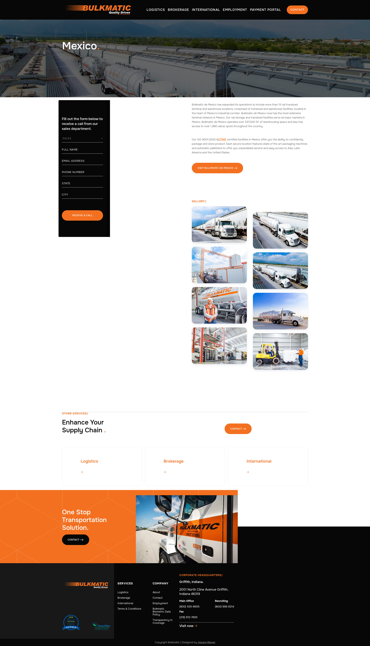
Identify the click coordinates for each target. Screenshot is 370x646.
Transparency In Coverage (163, 621)
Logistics (123, 592)
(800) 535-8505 (189, 606)
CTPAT (222, 139)
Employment (160, 603)
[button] (156, 9)
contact (238, 428)
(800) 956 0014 (224, 606)
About (156, 592)
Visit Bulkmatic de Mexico (217, 168)
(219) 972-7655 (188, 617)
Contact (297, 9)
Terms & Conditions (129, 608)
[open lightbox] (219, 224)
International (125, 603)
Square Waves (206, 642)
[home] (98, 10)
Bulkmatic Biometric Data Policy (162, 611)
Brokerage (124, 597)
